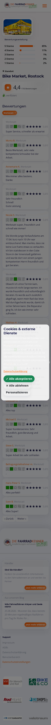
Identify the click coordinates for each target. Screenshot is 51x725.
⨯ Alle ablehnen (17, 385)
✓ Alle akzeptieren (19, 379)
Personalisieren (17, 392)
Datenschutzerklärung (15, 371)
